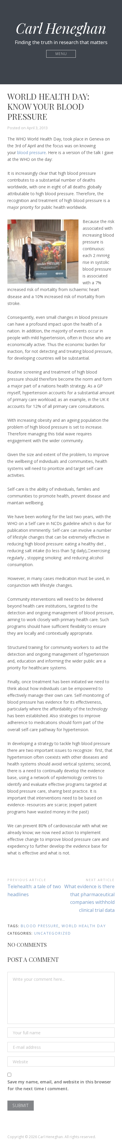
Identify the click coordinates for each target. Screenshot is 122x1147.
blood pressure (31, 152)
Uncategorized (52, 933)
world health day (84, 925)
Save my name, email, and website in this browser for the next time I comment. (59, 1085)
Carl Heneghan (61, 27)
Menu (61, 53)
